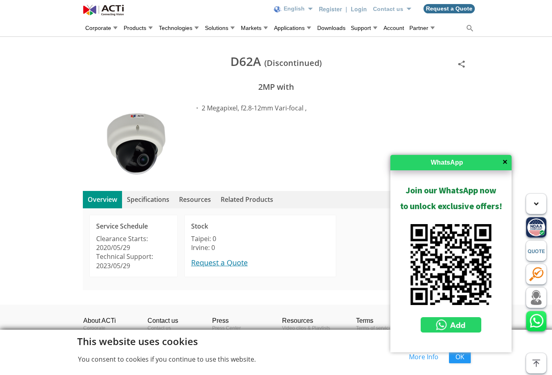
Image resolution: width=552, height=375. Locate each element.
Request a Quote (219, 262)
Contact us (159, 328)
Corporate (94, 328)
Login (359, 9)
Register (331, 9)
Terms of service (374, 328)
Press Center (226, 328)
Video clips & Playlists (306, 328)
